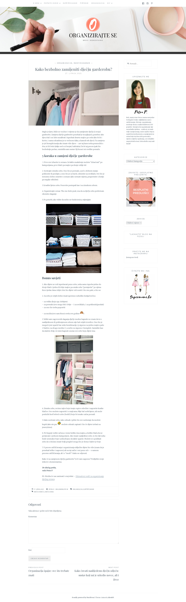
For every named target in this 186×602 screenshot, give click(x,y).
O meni (36, 3)
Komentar (32, 516)
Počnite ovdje (51, 3)
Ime (30, 550)
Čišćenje (84, 3)
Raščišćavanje (70, 3)
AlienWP (111, 597)
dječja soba (49, 492)
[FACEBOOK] (143, 3)
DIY (108, 3)
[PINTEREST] (152, 3)
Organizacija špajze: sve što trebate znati (48, 572)
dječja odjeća (39, 492)
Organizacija (98, 3)
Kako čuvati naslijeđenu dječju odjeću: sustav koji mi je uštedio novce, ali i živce (96, 574)
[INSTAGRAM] (148, 3)
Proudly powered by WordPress (83, 597)
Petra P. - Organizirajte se (58, 489)
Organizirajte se (93, 35)
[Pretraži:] (139, 64)
